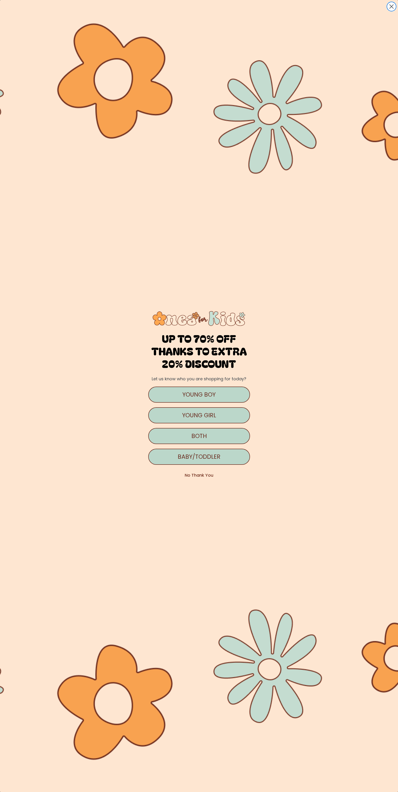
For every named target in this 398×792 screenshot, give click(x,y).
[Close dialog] (391, 6)
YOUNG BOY (199, 395)
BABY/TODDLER (199, 457)
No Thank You (199, 475)
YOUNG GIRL (199, 415)
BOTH (199, 436)
